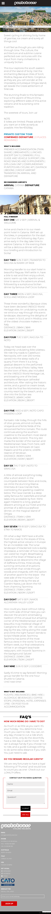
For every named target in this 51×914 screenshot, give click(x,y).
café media (47, 913)
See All (25, 814)
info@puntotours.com (9, 835)
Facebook (6, 873)
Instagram (7, 871)
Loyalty (8, 772)
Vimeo (5, 876)
